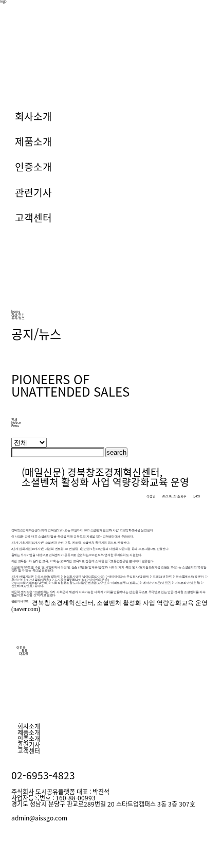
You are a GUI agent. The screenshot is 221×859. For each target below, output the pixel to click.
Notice (16, 422)
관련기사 (33, 192)
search (116, 452)
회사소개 (33, 116)
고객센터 (33, 217)
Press (15, 425)
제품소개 (33, 141)
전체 (14, 419)
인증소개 (33, 166)
